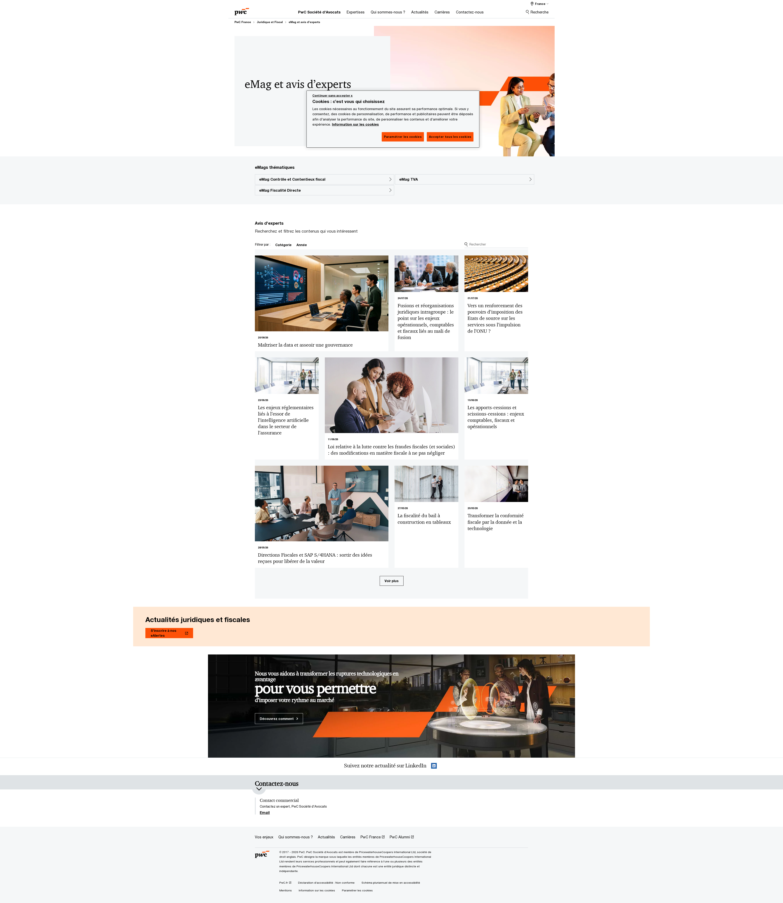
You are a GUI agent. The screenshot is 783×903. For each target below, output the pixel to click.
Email (265, 813)
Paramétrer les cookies (357, 890)
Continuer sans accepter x (332, 95)
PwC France (242, 22)
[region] (393, 119)
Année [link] (301, 245)
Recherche (540, 12)
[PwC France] (241, 10)
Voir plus (392, 581)
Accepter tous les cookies (450, 136)
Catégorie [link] (283, 245)
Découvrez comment (277, 719)
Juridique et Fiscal (270, 22)
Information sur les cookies (355, 124)
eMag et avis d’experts (304, 22)
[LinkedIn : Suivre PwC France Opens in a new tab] (434, 766)
